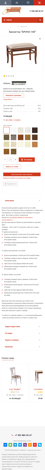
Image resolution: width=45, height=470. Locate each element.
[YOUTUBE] (35, 445)
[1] (4, 76)
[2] (7, 76)
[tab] (8, 99)
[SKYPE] (40, 445)
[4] (11, 76)
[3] (9, 76)
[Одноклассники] (30, 445)
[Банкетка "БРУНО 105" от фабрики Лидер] (22, 54)
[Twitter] (20, 445)
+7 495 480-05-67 (36, 11)
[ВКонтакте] (5, 445)
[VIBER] (25, 445)
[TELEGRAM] (15, 445)
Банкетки (6, 178)
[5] (13, 76)
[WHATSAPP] (10, 445)
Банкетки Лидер (25, 178)
